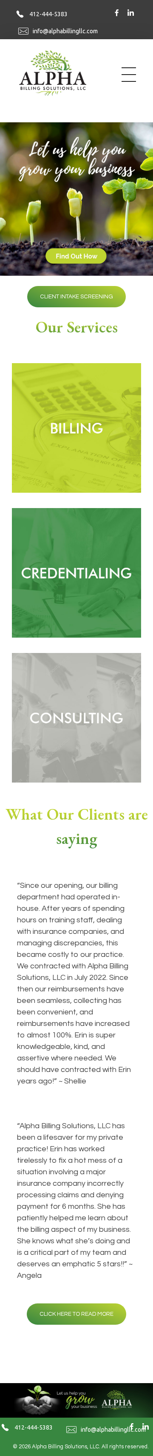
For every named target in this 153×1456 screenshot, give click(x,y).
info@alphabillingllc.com (65, 31)
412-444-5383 (48, 14)
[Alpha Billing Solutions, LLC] (61, 73)
